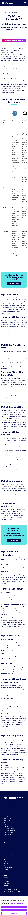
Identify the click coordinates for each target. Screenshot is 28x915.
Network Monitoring (8, 834)
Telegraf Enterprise (8, 815)
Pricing (5, 823)
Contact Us (6, 883)
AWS (5, 862)
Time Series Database (9, 828)
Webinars (6, 848)
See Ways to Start (14, 283)
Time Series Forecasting (9, 830)
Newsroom (6, 881)
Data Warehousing (8, 832)
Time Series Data (8, 826)
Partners (6, 879)
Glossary (6, 869)
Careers (6, 877)
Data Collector (7, 821)
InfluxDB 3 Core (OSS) (9, 858)
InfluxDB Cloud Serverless (10, 811)
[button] (24, 3)
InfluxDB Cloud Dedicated (10, 813)
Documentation (7, 850)
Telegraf (6, 860)
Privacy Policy (20, 903)
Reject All (14, 910)
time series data (15, 77)
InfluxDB (6, 807)
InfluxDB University (8, 854)
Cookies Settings (14, 913)
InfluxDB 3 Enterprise (9, 809)
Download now (14, 540)
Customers (6, 844)
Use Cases (6, 824)
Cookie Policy (13, 903)
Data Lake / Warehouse (9, 819)
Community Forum (8, 856)
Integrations (7, 817)
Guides (5, 840)
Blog (5, 842)
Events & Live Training (9, 852)
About (5, 875)
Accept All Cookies (14, 907)
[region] (14, 905)
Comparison (5, 12)
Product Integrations (8, 864)
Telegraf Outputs (8, 867)
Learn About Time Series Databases (14, 40)
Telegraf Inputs (7, 866)
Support (6, 846)
